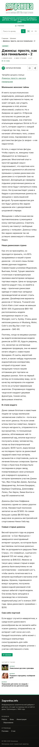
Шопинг (13, 38)
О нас (13, 731)
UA (32, 31)
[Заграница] (19, 8)
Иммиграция (21, 719)
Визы (12, 719)
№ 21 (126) (6, 61)
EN (36, 31)
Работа (4, 719)
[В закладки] (29, 68)
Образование (8, 723)
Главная (5, 38)
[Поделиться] (35, 68)
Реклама (5, 731)
